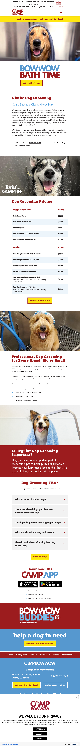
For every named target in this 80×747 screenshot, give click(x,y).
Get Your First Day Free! (51, 19)
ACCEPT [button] (39, 733)
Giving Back (21, 654)
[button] (77, 697)
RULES (61, 7)
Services (9, 654)
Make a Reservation (27, 19)
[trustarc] (74, 744)
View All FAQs (40, 557)
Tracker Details (14, 744)
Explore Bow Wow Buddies (40, 644)
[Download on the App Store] (28, 584)
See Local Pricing (31, 83)
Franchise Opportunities (64, 654)
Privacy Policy (5, 744)
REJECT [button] (40, 738)
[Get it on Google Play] (50, 584)
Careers (33, 654)
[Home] (17, 12)
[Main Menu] (66, 12)
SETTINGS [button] (40, 729)
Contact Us (45, 654)
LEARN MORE (58, 3)
